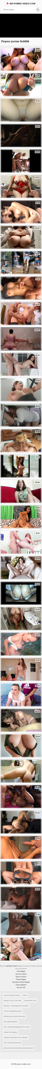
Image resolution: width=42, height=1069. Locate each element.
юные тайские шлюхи (12, 995)
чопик (25, 995)
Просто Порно (21, 976)
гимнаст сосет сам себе (12, 1000)
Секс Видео (21, 971)
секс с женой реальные (12, 1042)
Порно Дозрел (21, 984)
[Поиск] (38, 9)
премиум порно (12, 966)
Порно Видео (21, 979)
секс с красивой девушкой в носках (17, 1027)
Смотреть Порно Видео (21, 982)
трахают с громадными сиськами (16, 1005)
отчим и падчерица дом (12, 1011)
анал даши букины (11, 1021)
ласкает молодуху (10, 1032)
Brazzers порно (21, 974)
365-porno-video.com (22, 4)
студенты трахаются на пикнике (16, 1037)
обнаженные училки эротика (14, 1016)
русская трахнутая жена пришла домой (18, 1048)
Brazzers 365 (21, 987)
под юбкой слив (30, 1000)
